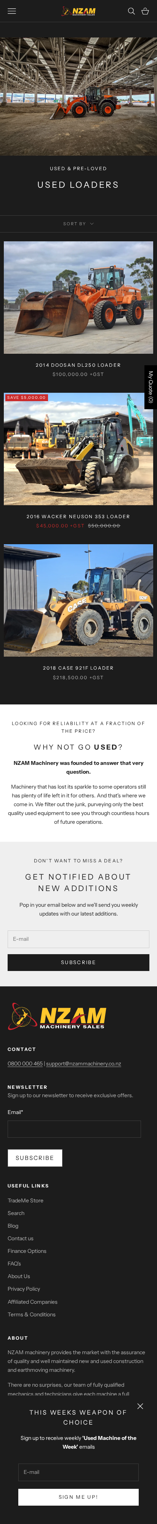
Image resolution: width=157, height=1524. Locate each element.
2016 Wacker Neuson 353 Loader (79, 516)
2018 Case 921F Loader (78, 668)
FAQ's (14, 1263)
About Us (19, 1276)
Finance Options (27, 1251)
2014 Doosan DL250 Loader (78, 365)
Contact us (21, 1238)
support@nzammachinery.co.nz (83, 1063)
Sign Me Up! (79, 1497)
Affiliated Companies (33, 1301)
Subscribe (78, 962)
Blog (13, 1225)
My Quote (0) (150, 387)
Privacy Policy (24, 1288)
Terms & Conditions (32, 1314)
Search (16, 1213)
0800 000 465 (25, 1063)
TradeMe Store (25, 1200)
